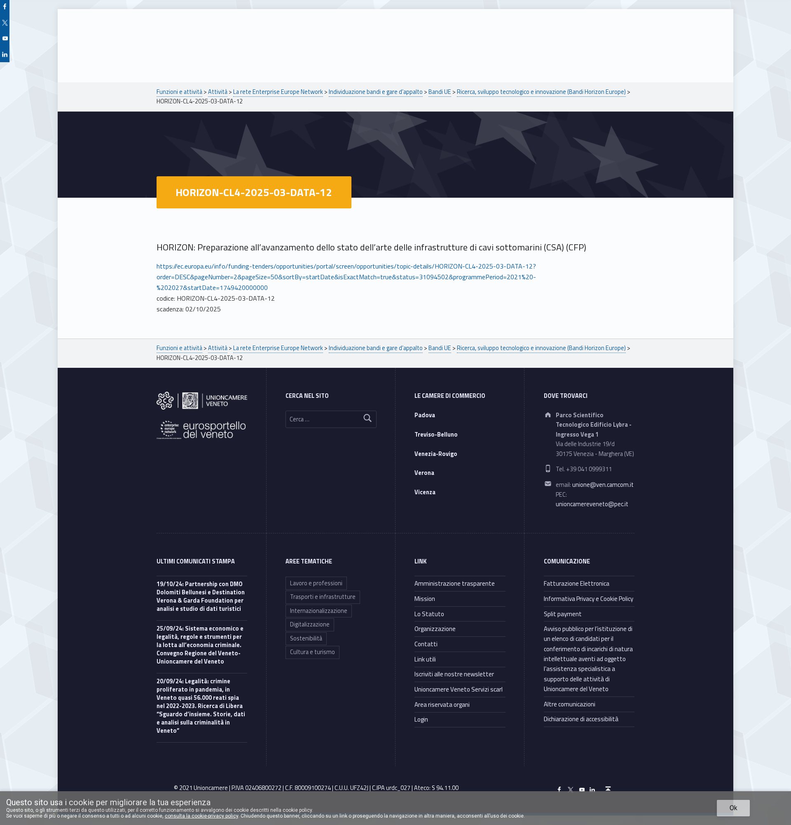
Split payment (563, 614)
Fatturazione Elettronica (576, 583)
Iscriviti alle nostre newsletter (454, 674)
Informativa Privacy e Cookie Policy (588, 598)
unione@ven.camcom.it (603, 484)
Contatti (426, 644)
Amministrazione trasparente (454, 583)
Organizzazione (435, 628)
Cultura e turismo (312, 652)
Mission (424, 598)
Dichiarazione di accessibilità (581, 719)
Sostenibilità (306, 638)
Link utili (425, 659)
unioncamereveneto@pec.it (592, 504)
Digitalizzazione (310, 624)
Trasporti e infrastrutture (323, 596)
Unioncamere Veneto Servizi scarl (458, 689)
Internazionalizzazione (318, 610)
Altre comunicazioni (569, 704)
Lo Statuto (429, 614)
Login (421, 719)
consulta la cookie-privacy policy (201, 816)
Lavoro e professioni (316, 583)
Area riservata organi (442, 704)
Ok (733, 808)
